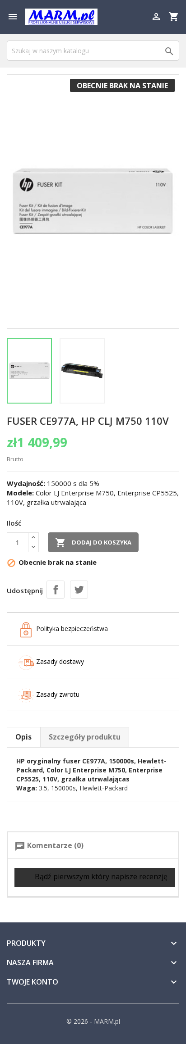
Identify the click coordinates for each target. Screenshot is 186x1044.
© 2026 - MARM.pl (93, 1021)
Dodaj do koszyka (93, 542)
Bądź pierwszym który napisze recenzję (100, 876)
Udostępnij (55, 590)
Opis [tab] (23, 737)
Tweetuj (79, 590)
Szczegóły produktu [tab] (85, 737)
